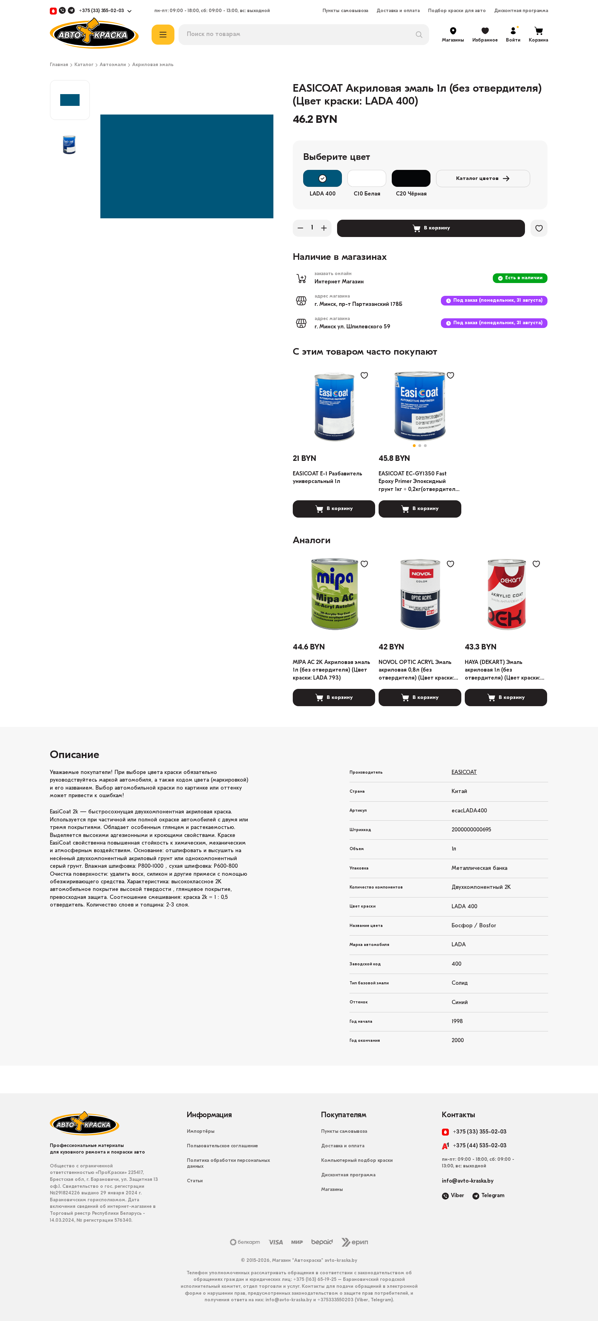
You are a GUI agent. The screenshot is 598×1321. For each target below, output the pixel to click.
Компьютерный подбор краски (356, 1160)
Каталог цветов (477, 178)
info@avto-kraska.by (467, 1181)
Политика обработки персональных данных (228, 1163)
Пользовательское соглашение (222, 1146)
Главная (59, 65)
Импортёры (201, 1131)
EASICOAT (464, 772)
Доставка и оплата (398, 11)
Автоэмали (113, 65)
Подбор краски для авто (457, 11)
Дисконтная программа (521, 11)
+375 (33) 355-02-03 (101, 11)
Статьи (195, 1181)
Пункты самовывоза (346, 11)
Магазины (332, 1189)
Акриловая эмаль (152, 65)
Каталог (83, 65)
